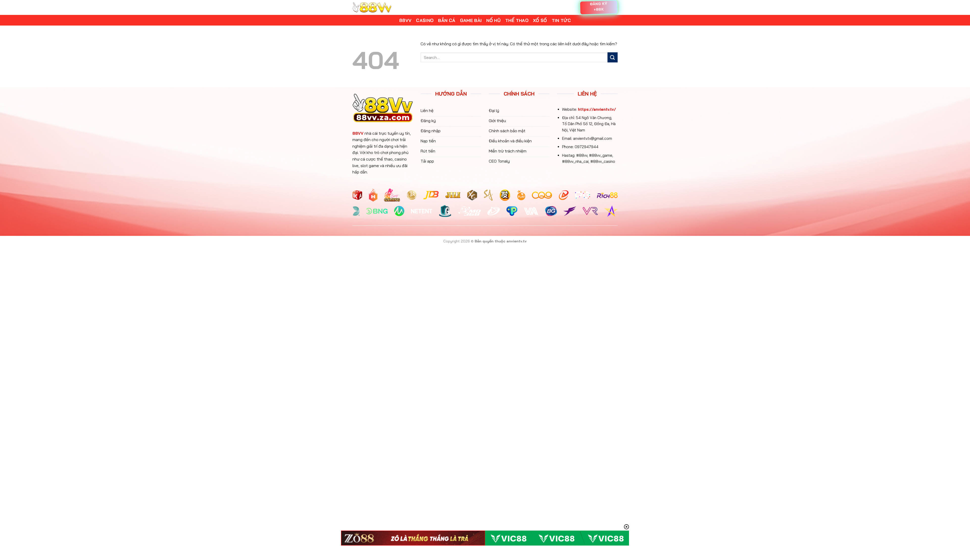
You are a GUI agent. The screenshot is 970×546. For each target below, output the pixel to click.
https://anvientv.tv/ (597, 109)
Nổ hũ (493, 20)
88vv (405, 20)
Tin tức (561, 20)
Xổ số (540, 20)
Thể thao (516, 20)
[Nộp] (613, 57)
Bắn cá (446, 20)
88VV (357, 133)
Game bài (471, 20)
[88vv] (371, 7)
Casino (424, 20)
